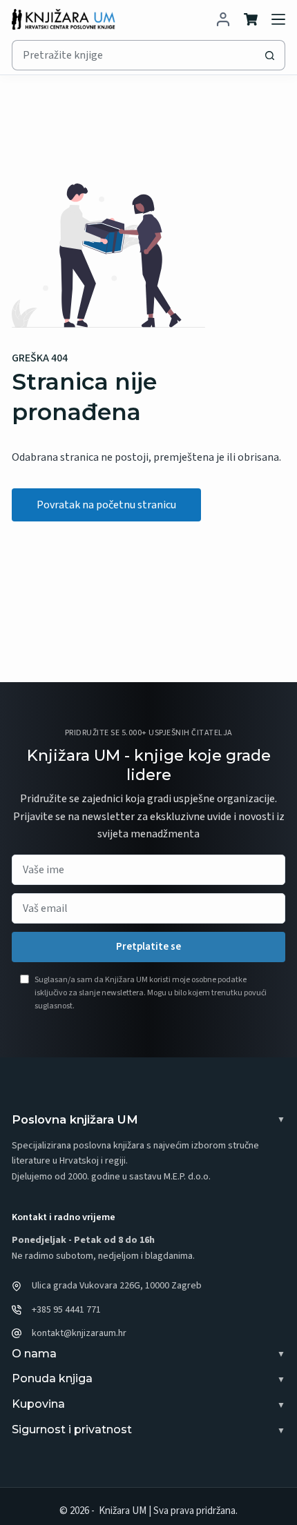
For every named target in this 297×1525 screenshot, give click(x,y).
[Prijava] (223, 19)
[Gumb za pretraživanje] (270, 55)
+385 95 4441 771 (66, 1310)
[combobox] (134, 55)
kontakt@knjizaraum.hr (79, 1333)
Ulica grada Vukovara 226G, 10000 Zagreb (117, 1286)
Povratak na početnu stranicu (106, 504)
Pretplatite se (148, 946)
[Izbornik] (278, 19)
